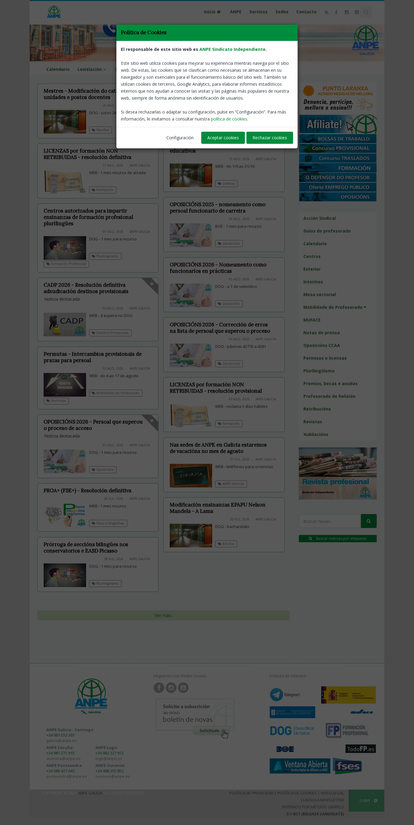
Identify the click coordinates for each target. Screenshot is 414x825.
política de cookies (229, 119)
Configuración (180, 137)
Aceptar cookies (223, 137)
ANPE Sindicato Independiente (232, 49)
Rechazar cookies (269, 137)
